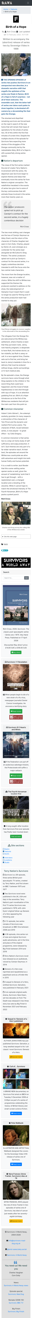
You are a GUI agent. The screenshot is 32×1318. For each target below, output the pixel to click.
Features (14, 9)
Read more (17, 1113)
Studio (7, 862)
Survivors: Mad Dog (16, 1294)
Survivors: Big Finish (16, 1311)
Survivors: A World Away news (16, 1285)
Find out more (16, 836)
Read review (16, 711)
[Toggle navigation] (28, 3)
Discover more (16, 1057)
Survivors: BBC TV (16, 1303)
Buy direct (16, 652)
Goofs (7, 854)
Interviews (8, 858)
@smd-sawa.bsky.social (17, 1249)
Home (5, 9)
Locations (8, 860)
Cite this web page (10, 536)
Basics (7, 849)
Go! (26, 578)
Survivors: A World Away (17, 1255)
